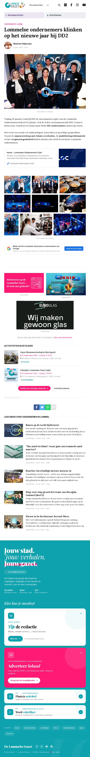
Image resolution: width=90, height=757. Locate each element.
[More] (47, 5)
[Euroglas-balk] (44, 315)
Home (17, 728)
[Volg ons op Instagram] (77, 5)
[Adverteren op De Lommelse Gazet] (24, 283)
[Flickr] (52, 747)
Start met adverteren (62, 337)
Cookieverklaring (23, 752)
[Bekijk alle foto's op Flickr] (65, 5)
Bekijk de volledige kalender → (34, 388)
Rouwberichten (36, 5)
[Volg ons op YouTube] (84, 5)
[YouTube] (47, 747)
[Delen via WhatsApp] (48, 407)
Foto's (56, 728)
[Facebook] (37, 747)
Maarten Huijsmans (22, 44)
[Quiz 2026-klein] (66, 284)
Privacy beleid (9, 752)
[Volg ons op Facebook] (71, 5)
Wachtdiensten (69, 728)
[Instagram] (42, 747)
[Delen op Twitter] (42, 407)
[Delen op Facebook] (36, 407)
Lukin (58, 752)
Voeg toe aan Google (74, 248)
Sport (82, 728)
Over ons (9, 734)
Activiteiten (45, 728)
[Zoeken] (59, 5)
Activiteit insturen (61, 388)
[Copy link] (53, 407)
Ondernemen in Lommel (13, 24)
